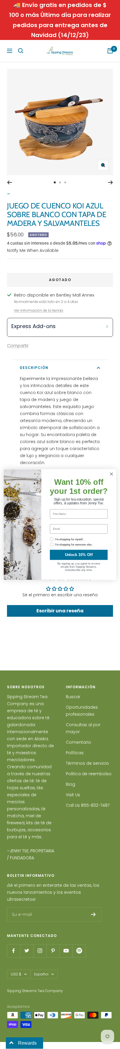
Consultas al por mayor (83, 728)
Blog (70, 784)
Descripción (34, 367)
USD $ (16, 974)
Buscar (73, 697)
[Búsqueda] (20, 50)
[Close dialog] (111, 474)
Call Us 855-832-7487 (88, 805)
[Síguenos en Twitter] (26, 950)
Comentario (78, 742)
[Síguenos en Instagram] (39, 950)
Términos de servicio (87, 763)
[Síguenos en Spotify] (79, 950)
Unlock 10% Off (79, 555)
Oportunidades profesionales (82, 710)
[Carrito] (110, 50)
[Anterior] (9, 182)
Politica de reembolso (89, 774)
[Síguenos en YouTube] (66, 950)
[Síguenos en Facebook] (13, 950)
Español (41, 974)
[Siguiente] (110, 182)
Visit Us (73, 795)
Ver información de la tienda (38, 310)
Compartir (18, 345)
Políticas (75, 753)
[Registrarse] (93, 914)
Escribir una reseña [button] (60, 610)
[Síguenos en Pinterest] (52, 950)
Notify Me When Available (33, 250)
